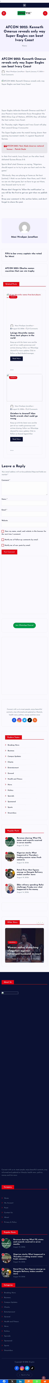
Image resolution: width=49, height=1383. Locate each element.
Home (24, 46)
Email (4, 510)
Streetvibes (12, 813)
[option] (24, 945)
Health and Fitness (15, 779)
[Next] (42, 922)
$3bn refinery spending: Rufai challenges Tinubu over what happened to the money (30, 887)
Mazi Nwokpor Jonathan (15, 71)
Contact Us (8, 1213)
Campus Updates (14, 756)
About (6, 1217)
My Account (8, 1203)
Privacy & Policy (10, 1222)
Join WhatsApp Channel (24, 625)
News (10, 785)
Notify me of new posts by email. (17, 545)
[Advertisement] (24, 585)
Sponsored (12, 802)
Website (5, 520)
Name (4, 499)
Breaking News (13, 745)
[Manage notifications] (43, 1378)
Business (11, 751)
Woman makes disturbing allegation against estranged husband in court (24, 950)
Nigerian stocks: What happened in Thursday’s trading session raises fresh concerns (29, 1256)
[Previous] (38, 922)
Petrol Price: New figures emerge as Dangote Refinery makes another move (30, 872)
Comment (6, 480)
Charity (10, 762)
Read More (17, 358)
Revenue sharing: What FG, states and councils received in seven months (29, 840)
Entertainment (13, 768)
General (11, 773)
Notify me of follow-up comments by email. (21, 540)
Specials (11, 796)
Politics (10, 790)
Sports (28, 71)
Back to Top (25, 1375)
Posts (6, 1208)
